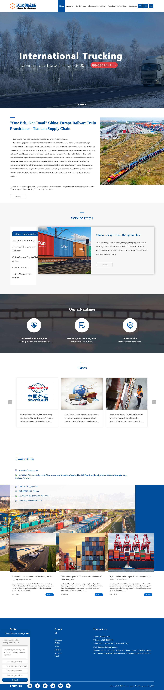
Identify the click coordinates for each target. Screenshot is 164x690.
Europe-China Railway (23, 240)
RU (151, 6)
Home (61, 6)
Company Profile (58, 641)
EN (146, 6)
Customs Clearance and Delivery (23, 249)
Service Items (81, 6)
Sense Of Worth (58, 654)
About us (69, 6)
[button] (78, 104)
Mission (58, 650)
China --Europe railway (26, 234)
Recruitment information (117, 6)
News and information (96, 6)
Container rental (20, 267)
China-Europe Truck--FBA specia (25, 259)
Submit (15, 680)
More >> (18, 197)
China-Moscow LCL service (22, 276)
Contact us (133, 6)
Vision (57, 646)
